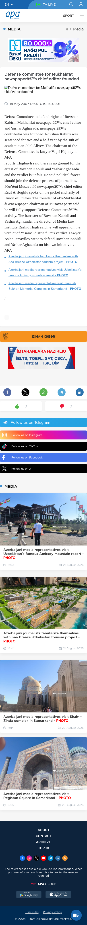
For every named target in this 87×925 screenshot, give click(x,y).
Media (78, 29)
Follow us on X (21, 468)
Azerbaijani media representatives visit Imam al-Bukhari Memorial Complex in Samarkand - (44, 285)
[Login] (81, 4)
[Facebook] (22, 858)
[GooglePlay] (29, 895)
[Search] (71, 4)
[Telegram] (50, 858)
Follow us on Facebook (27, 457)
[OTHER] (80, 15)
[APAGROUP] (43, 884)
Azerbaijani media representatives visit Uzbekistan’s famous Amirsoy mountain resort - (44, 272)
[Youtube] (43, 858)
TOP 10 (43, 848)
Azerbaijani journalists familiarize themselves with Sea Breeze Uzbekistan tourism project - (43, 259)
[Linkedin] (57, 858)
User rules (32, 912)
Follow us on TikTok (24, 446)
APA (8, 157)
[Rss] (65, 858)
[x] (36, 858)
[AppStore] (58, 895)
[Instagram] (29, 858)
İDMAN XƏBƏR (43, 336)
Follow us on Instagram (26, 435)
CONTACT (43, 836)
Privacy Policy (52, 912)
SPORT (68, 15)
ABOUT (44, 830)
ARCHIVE (43, 842)
